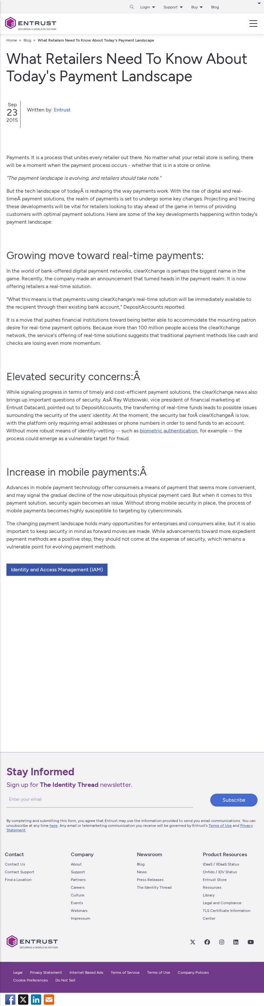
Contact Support (19, 872)
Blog (215, 7)
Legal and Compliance (222, 903)
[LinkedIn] (236, 942)
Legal (18, 972)
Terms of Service (125, 972)
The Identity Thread (154, 887)
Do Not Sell (65, 980)
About (76, 864)
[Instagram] (221, 942)
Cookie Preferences (30, 980)
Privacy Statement (46, 972)
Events (77, 903)
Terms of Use (220, 825)
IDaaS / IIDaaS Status (221, 864)
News (142, 872)
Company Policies (193, 972)
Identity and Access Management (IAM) (57, 569)
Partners (78, 879)
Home (11, 40)
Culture (77, 895)
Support (78, 872)
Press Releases (150, 879)
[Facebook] (207, 942)
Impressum (80, 918)
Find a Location (18, 879)
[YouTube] (250, 942)
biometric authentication (168, 431)
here (54, 825)
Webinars (79, 910)
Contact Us (15, 864)
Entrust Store (215, 879)
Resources (212, 887)
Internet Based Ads (86, 972)
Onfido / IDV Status (220, 872)
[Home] (30, 23)
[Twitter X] (192, 942)
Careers (78, 887)
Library (208, 895)
